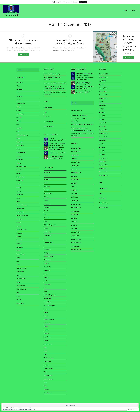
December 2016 (103, 130)
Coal (17, 124)
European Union (21, 152)
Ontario (18, 226)
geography (19, 159)
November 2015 (103, 168)
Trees (18, 282)
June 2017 (102, 112)
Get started (83, 2)
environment (20, 145)
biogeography (20, 103)
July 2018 (101, 102)
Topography (20, 271)
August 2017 (102, 105)
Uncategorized (20, 285)
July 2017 (101, 109)
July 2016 (101, 144)
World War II (20, 303)
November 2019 (103, 98)
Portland (19, 240)
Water (18, 296)
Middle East (19, 212)
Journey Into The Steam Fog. (52, 74)
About (126, 10)
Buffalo (18, 107)
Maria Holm (79, 82)
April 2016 (102, 154)
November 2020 (103, 77)
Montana (19, 219)
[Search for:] (27, 70)
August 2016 (102, 140)
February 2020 (103, 88)
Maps (18, 201)
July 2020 (101, 84)
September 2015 (103, 175)
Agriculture (19, 82)
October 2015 (103, 172)
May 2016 (102, 151)
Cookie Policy (32, 409)
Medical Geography (22, 205)
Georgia (18, 173)
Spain (18, 257)
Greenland (19, 180)
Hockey (18, 191)
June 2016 (102, 147)
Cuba (17, 131)
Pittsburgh (19, 233)
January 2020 (102, 91)
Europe (18, 149)
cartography (20, 114)
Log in (45, 112)
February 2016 (103, 158)
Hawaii (18, 184)
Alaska (18, 86)
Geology (18, 163)
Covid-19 (19, 128)
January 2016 (102, 161)
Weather (19, 299)
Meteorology (20, 208)
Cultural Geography (22, 135)
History (18, 187)
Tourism (18, 275)
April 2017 (102, 119)
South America (20, 254)
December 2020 (103, 74)
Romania (19, 243)
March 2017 (102, 123)
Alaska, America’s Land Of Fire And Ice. (55, 83)
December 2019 (103, 95)
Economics (19, 142)
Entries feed (47, 116)
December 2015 (103, 165)
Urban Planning (21, 289)
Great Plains (20, 177)
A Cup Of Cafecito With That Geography (52, 78)
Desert (18, 138)
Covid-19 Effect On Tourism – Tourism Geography (55, 93)
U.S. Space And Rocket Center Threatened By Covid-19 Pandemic (54, 87)
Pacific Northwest (21, 229)
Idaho (18, 198)
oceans (18, 222)
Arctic (18, 93)
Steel (17, 261)
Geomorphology (21, 166)
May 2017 (102, 116)
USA (17, 292)
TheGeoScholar (11, 15)
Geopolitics (19, 170)
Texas (18, 264)
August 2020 (102, 81)
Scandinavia (19, 247)
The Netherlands (21, 268)
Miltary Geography (22, 215)
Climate (18, 121)
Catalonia (19, 117)
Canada (18, 110)
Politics (18, 236)
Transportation (20, 278)
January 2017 (102, 126)
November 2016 (103, 133)
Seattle (18, 250)
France (18, 156)
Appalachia (19, 89)
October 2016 (103, 137)
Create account (48, 107)
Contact (133, 10)
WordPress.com (48, 126)
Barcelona (19, 96)
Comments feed (48, 121)
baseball (18, 100)
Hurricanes (19, 194)
